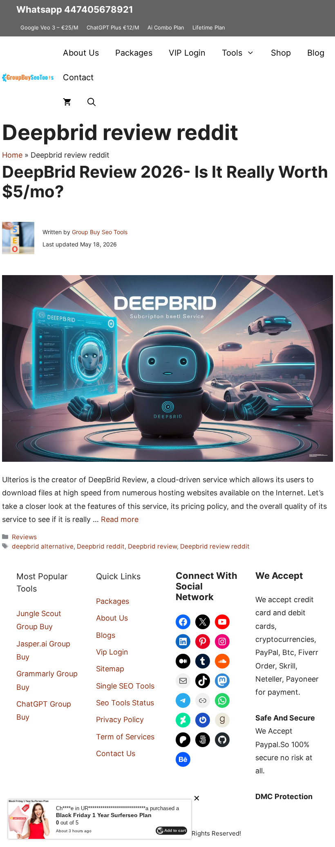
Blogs (105, 635)
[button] (91, 102)
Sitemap (110, 668)
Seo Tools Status (125, 702)
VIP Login (187, 53)
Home (12, 155)
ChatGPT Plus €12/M (113, 27)
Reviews (24, 537)
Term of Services (125, 736)
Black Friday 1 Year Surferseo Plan (104, 815)
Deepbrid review (152, 546)
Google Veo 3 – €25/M (49, 27)
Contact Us (115, 753)
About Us (81, 53)
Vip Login (112, 652)
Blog (315, 53)
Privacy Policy (120, 719)
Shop (281, 53)
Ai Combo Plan (165, 27)
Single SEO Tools (125, 686)
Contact (78, 77)
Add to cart (175, 830)
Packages (133, 53)
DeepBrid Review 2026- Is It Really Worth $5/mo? (165, 181)
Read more (119, 519)
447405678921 (98, 9)
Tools (232, 53)
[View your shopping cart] (67, 102)
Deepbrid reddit (101, 546)
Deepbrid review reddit (215, 546)
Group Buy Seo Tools (99, 231)
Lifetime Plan (208, 27)
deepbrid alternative (43, 546)
